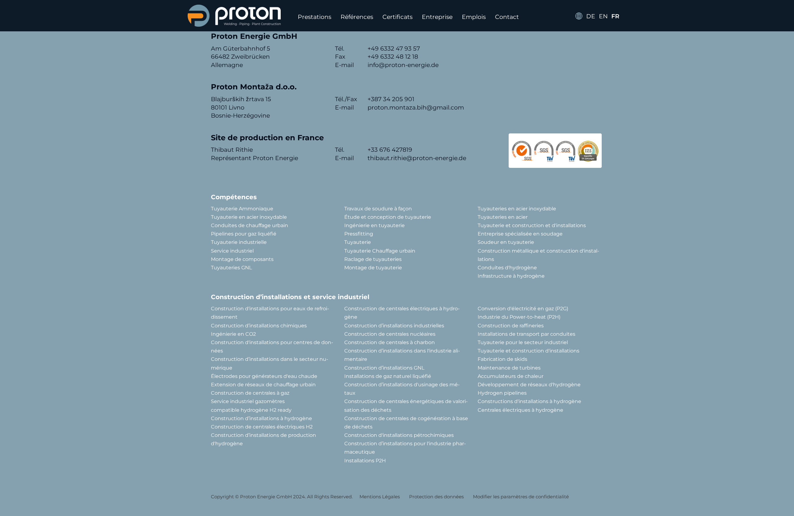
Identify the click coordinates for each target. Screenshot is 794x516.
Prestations (314, 16)
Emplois (474, 16)
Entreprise (437, 16)
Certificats (397, 16)
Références (357, 16)
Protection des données (436, 497)
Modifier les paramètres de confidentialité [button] (521, 497)
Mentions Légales (379, 497)
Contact (507, 16)
